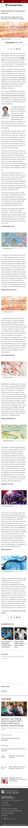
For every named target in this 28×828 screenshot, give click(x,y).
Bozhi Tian (4, 691)
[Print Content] (19, 49)
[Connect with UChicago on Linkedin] (11, 819)
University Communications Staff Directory (11, 810)
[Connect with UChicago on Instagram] (5, 819)
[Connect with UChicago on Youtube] (14, 819)
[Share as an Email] (16, 49)
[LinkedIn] (14, 49)
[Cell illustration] (14, 745)
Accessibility (4, 815)
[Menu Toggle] (26, 2)
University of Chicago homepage (9, 808)
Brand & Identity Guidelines (7, 813)
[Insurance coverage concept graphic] (4, 780)
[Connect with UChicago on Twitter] (8, 819)
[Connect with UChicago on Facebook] (2, 819)
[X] (11, 49)
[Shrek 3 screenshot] (4, 758)
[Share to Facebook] (8, 49)
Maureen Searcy (11, 42)
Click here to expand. (6, 39)
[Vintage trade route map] (14, 735)
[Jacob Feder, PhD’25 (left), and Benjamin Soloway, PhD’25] (14, 709)
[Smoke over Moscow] (4, 769)
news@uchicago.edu (6, 805)
